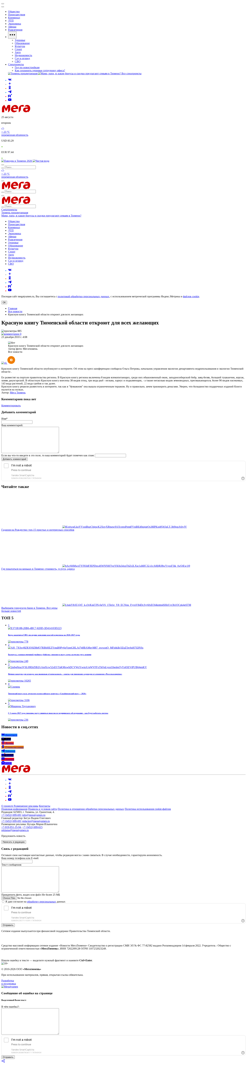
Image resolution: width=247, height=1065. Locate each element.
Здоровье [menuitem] (20, 40)
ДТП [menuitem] (11, 20)
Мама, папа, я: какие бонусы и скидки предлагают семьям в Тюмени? (41, 215)
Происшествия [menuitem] (16, 14)
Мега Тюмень (18, 392)
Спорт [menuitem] (18, 49)
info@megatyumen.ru (33, 815)
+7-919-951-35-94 (11, 827)
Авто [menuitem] (18, 52)
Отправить (8, 925)
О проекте (7, 806)
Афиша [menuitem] (12, 26)
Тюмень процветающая (14, 212)
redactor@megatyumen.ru (36, 821)
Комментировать (11, 405)
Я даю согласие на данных (35, 901)
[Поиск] (2, 164)
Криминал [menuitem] (14, 17)
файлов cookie (191, 296)
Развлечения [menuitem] (15, 29)
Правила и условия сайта (42, 809)
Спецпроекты (9, 209)
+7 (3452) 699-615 (32, 827)
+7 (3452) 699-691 (11, 815)
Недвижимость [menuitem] (23, 55)
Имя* (4, 418)
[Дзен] (9, 84)
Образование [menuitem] (22, 43)
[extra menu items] (12, 35)
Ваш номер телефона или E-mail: (20, 858)
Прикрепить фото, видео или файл (30, 894)
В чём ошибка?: (10, 1006)
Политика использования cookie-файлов (148, 809)
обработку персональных (41, 901)
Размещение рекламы (26, 806)
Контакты (44, 806)
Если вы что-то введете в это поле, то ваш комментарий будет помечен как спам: (47, 455)
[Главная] (40, 111)
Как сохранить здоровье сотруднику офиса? (40, 70)
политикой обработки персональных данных (83, 296)
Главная (12, 308)
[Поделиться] (3, 1062)
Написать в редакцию (14, 842)
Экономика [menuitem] (14, 23)
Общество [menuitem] (14, 11)
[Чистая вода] (41, 160)
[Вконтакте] (9, 80)
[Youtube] (9, 100)
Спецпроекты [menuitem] (16, 64)
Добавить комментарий (14, 459)
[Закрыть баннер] (2, 3)
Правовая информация (14, 809)
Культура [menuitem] (20, 46)
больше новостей (11, 611)
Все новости (15, 311)
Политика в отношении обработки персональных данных (91, 809)
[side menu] (2, 6)
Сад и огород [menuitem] (22, 58)
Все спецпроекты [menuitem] (131, 73)
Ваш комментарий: (12, 425)
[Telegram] (9, 92)
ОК (4, 302)
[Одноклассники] (9, 88)
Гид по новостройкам (27, 67)
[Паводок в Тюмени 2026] (17, 160)
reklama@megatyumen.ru (15, 830)
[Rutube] (10, 96)
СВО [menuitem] (17, 61)
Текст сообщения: (11, 864)
